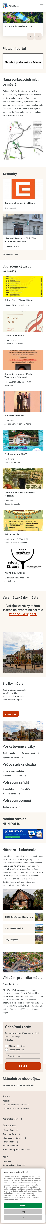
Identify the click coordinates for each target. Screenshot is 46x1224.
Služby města (9, 753)
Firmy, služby (8, 1141)
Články (12, 1046)
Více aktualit (8, 254)
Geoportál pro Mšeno (12, 1165)
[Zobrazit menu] (41, 6)
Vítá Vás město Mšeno (15, 26)
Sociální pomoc (10, 807)
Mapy (5, 1161)
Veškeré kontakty (10, 1118)
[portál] (23, 61)
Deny (23, 1211)
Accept (23, 1205)
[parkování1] (23, 142)
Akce (23, 1046)
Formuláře (25, 789)
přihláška (7, 775)
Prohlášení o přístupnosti (14, 1149)
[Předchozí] (30, 36)
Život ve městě (9, 1134)
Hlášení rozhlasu (16, 1049)
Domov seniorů (28, 753)
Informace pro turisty (12, 1138)
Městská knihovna (11, 757)
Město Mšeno (9, 1130)
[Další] (38, 36)
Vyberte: (9, 1040)
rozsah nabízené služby (13, 771)
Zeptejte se (10, 714)
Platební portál (9, 793)
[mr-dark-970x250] (23, 833)
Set (23, 1218)
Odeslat (23, 1066)
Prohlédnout (8, 984)
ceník (19, 775)
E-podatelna (8, 789)
